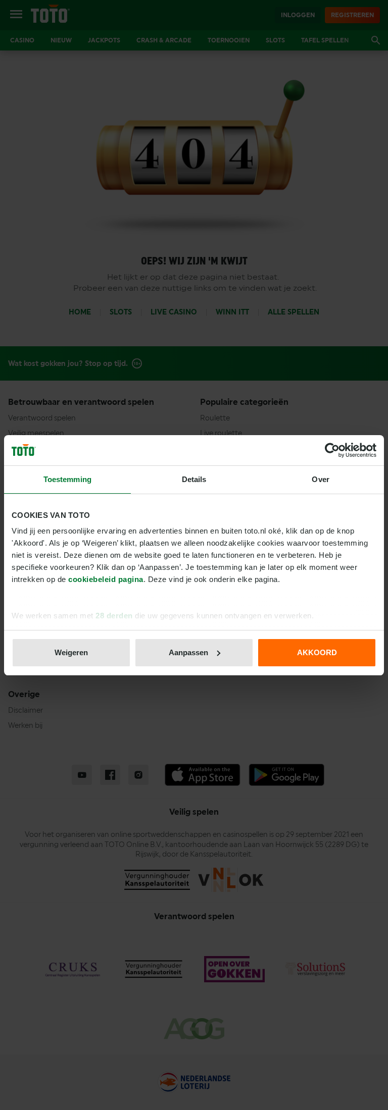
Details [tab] (194, 479)
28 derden (114, 615)
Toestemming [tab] (67, 479)
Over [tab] (320, 479)
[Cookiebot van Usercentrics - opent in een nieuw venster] (332, 450)
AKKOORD (317, 652)
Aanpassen (188, 652)
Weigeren (71, 652)
